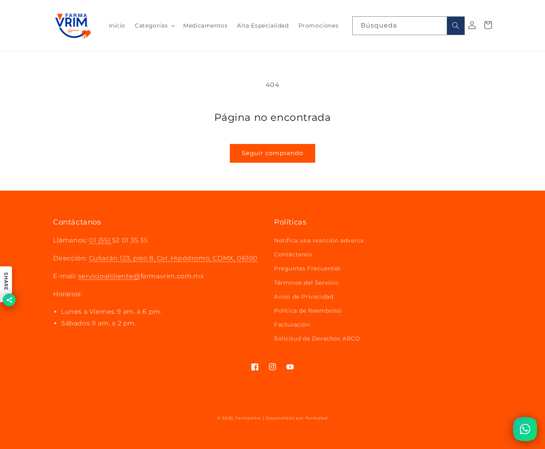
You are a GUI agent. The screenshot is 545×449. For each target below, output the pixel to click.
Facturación (292, 324)
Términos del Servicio (306, 282)
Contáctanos (293, 254)
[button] (154, 25)
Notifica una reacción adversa (318, 240)
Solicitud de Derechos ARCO (317, 338)
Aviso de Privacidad (303, 296)
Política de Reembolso (308, 310)
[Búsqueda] (455, 26)
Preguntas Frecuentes (307, 268)
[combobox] (408, 26)
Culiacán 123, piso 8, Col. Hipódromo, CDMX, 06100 (173, 258)
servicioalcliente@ (109, 276)
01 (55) (100, 240)
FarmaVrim (248, 418)
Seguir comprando (272, 153)
